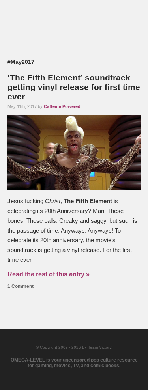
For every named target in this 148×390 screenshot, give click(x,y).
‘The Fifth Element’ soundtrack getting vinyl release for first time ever (73, 87)
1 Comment (20, 286)
